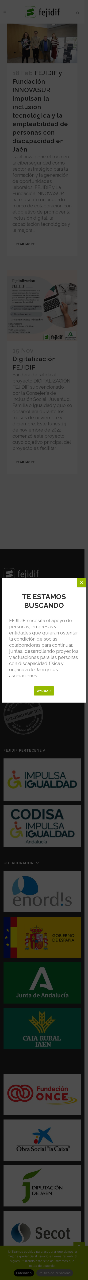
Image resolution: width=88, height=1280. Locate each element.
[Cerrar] (81, 582)
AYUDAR (44, 691)
